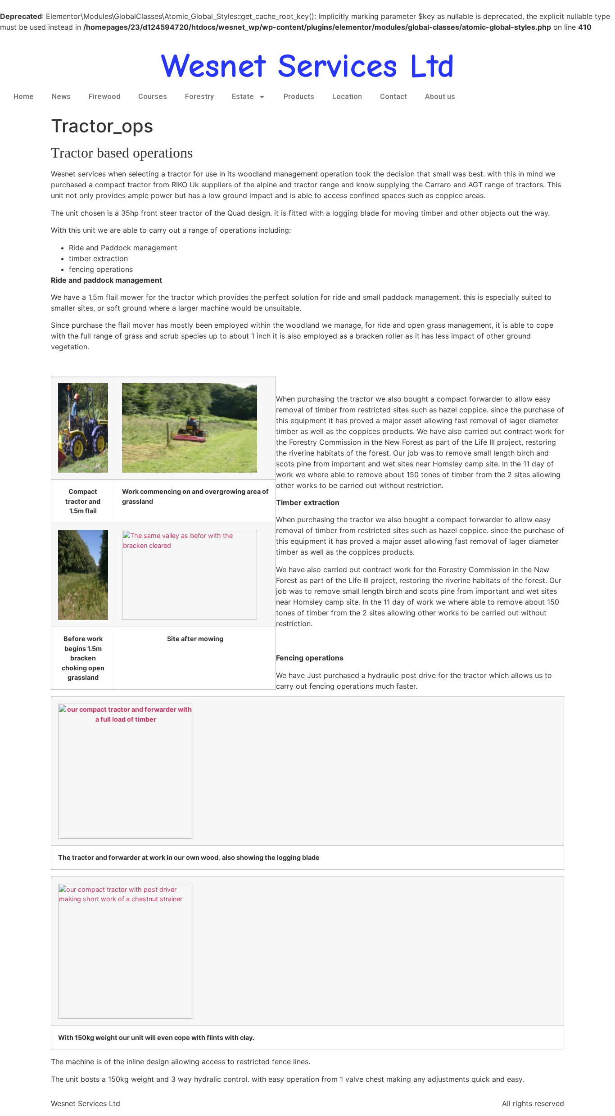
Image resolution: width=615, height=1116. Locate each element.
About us (440, 96)
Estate (243, 96)
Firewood (104, 96)
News (61, 96)
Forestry (199, 96)
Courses (152, 96)
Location (347, 96)
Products (299, 96)
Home (24, 96)
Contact (393, 96)
